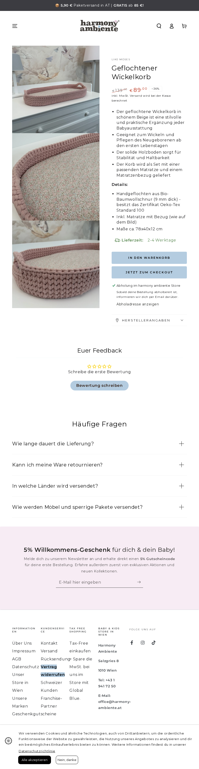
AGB (16, 659)
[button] (159, 26)
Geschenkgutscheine (34, 714)
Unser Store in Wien (20, 682)
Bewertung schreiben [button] (99, 385)
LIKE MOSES (121, 59)
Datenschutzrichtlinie (37, 751)
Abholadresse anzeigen (137, 304)
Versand (136, 95)
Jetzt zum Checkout (149, 272)
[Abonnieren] (140, 582)
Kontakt (49, 643)
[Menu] (14, 26)
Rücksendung (56, 659)
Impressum (23, 651)
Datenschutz (25, 667)
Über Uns (22, 643)
